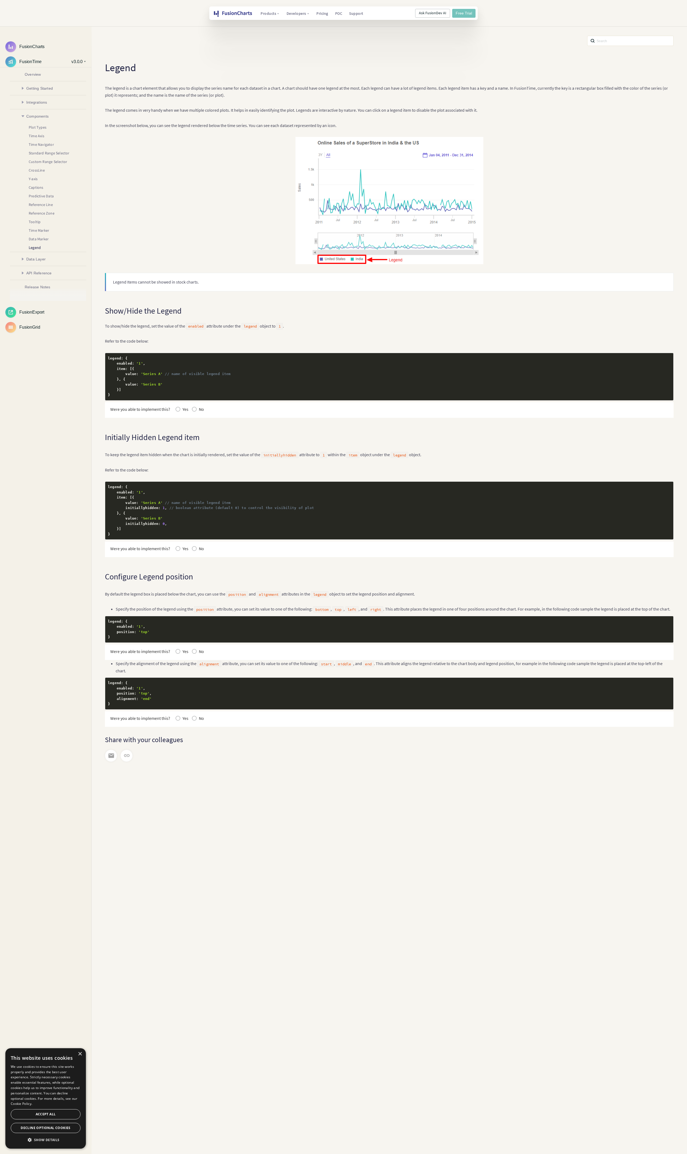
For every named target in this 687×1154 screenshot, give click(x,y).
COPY (661, 359)
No (201, 409)
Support (356, 13)
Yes (185, 409)
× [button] (80, 1054)
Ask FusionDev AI (432, 12)
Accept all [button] (46, 1114)
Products (268, 13)
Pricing (322, 13)
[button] (46, 1140)
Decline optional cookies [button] (46, 1128)
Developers (296, 13)
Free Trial (464, 13)
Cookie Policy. (21, 1103)
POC (338, 13)
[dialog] (45, 1098)
